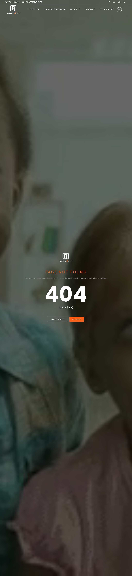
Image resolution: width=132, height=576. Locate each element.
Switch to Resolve (54, 10)
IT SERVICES (33, 10)
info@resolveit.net (33, 2)
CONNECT (90, 10)
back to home (58, 319)
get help (76, 319)
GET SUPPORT (106, 10)
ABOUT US (75, 10)
